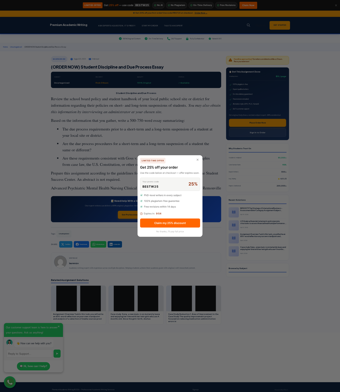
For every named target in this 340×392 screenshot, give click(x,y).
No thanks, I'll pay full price (170, 231)
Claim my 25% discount (170, 223)
